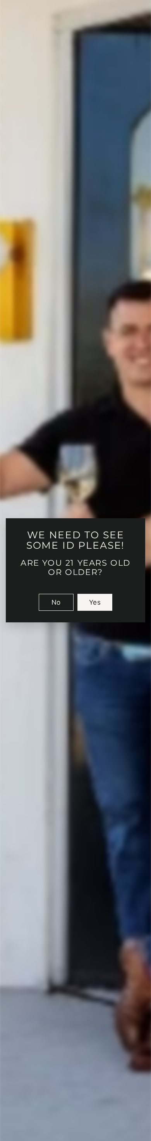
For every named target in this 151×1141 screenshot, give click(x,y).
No (56, 603)
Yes (95, 603)
